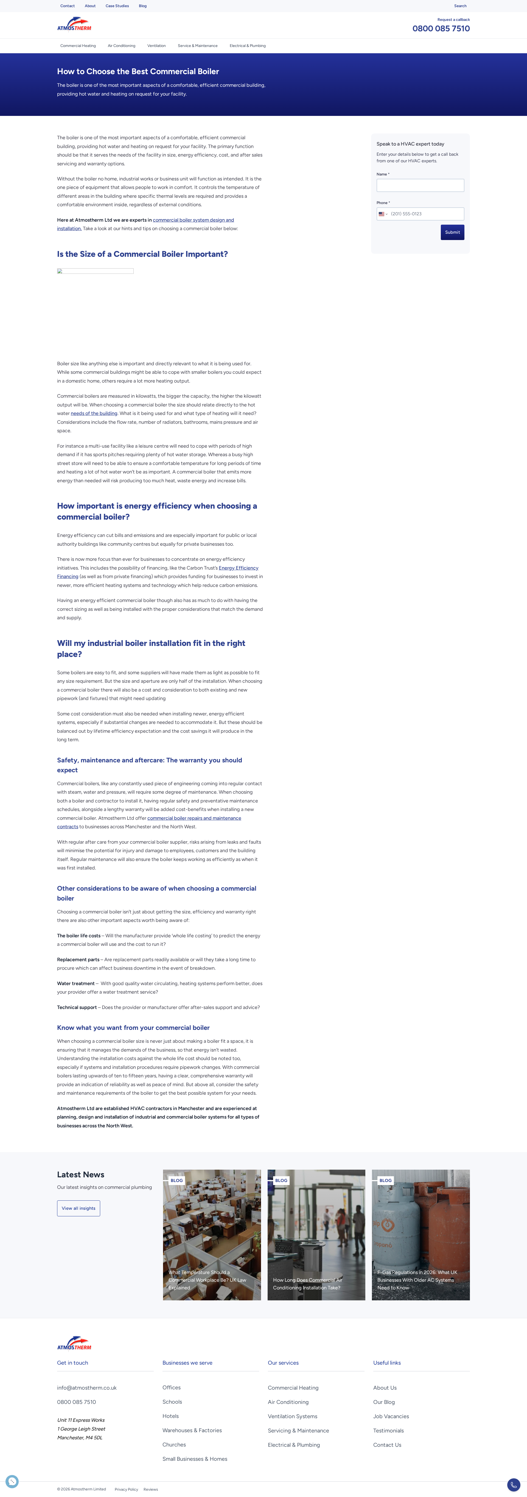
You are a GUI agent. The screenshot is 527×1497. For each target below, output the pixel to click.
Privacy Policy (126, 1489)
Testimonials (388, 1430)
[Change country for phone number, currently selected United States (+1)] (383, 214)
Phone (383, 202)
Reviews (151, 1489)
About (90, 6)
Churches (174, 1444)
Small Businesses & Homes (194, 1459)
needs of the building (94, 413)
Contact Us (387, 1445)
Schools (172, 1401)
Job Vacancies (391, 1416)
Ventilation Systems (292, 1416)
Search (460, 6)
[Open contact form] (513, 1485)
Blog (143, 6)
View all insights (79, 1208)
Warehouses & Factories (192, 1430)
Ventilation (156, 45)
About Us (385, 1387)
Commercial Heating (78, 45)
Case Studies (117, 6)
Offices (171, 1387)
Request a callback (454, 19)
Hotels (170, 1416)
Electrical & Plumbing (248, 45)
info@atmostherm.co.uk (87, 1387)
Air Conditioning (121, 45)
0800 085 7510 (441, 29)
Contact (67, 6)
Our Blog (384, 1402)
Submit (452, 232)
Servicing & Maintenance (298, 1430)
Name (383, 174)
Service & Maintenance (198, 45)
